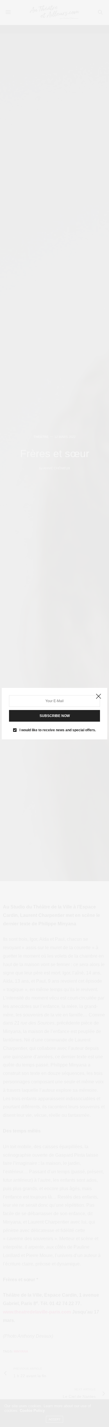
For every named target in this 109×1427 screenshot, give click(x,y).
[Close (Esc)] (98, 696)
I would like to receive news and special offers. (57, 730)
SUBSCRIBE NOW (55, 716)
